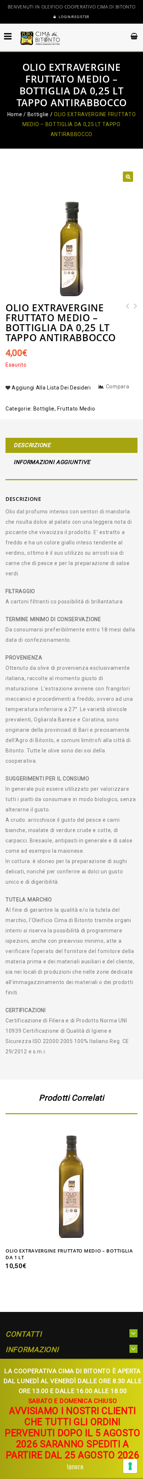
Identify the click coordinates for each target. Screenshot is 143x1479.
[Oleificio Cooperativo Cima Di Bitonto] (40, 38)
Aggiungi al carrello (71, 1234)
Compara (117, 386)
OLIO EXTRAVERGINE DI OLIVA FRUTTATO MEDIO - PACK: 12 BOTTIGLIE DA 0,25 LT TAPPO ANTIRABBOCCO (125, 326)
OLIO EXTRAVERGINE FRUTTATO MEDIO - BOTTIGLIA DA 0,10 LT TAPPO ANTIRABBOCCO (133, 321)
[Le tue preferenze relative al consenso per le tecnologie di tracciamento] (130, 1466)
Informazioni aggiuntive (52, 462)
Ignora (75, 1466)
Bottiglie (38, 114)
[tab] (72, 446)
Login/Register (73, 17)
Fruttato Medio (76, 409)
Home (14, 114)
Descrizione (32, 445)
